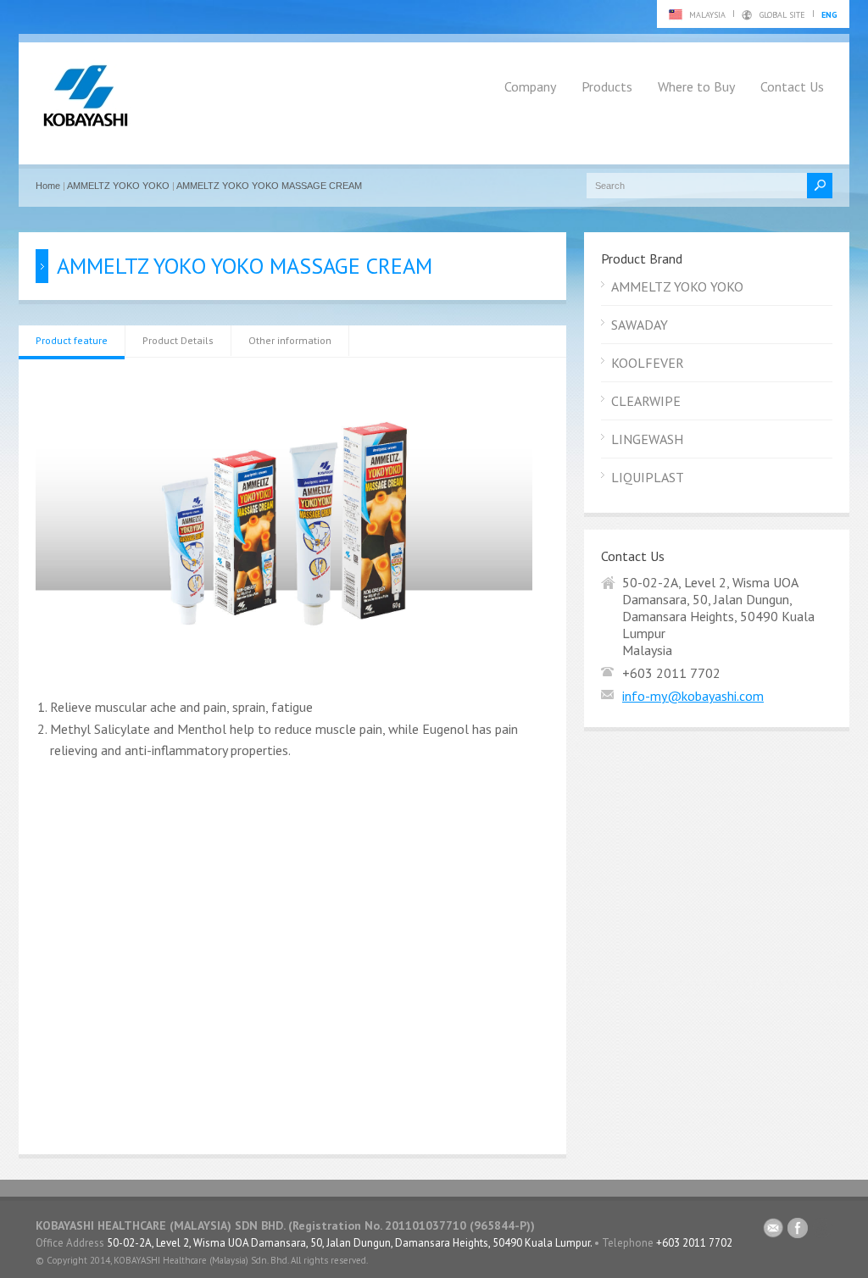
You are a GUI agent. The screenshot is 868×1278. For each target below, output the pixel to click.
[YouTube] (822, 1231)
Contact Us (792, 86)
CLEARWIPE (646, 400)
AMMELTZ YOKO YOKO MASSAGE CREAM (269, 186)
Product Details (178, 340)
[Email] (773, 1231)
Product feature (72, 340)
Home (48, 186)
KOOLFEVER (647, 362)
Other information (289, 340)
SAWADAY (639, 324)
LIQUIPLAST (647, 477)
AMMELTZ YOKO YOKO (118, 186)
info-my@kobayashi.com (693, 695)
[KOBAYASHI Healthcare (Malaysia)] (86, 127)
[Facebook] (797, 1231)
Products (606, 86)
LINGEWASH (647, 439)
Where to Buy (696, 86)
